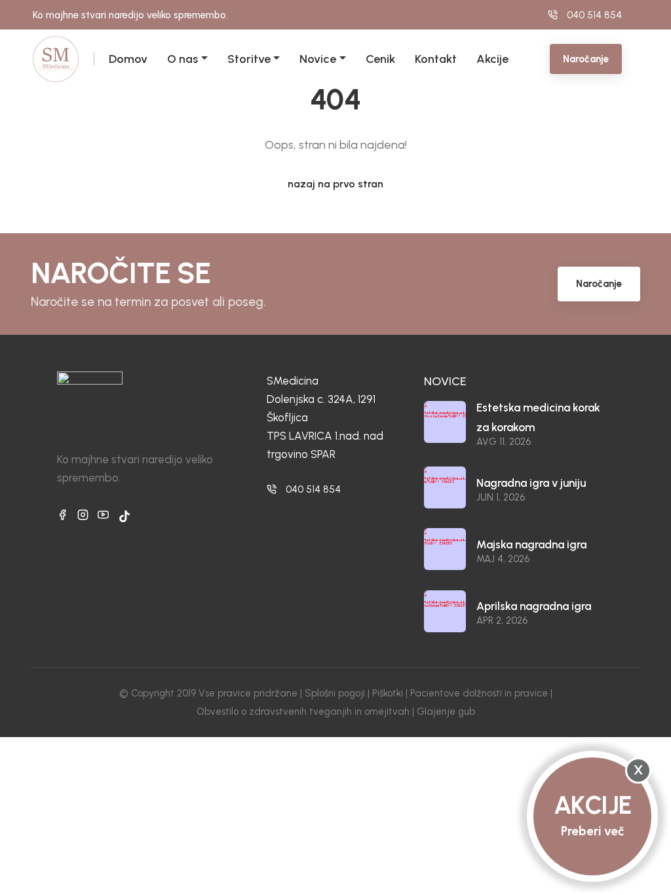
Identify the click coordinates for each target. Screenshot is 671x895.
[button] (203, 59)
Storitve (249, 59)
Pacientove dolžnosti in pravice (479, 693)
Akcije (492, 59)
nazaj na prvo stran (335, 184)
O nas (182, 59)
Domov (128, 59)
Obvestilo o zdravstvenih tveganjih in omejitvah (303, 711)
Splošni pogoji (335, 693)
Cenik (380, 59)
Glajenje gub (446, 711)
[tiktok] (124, 516)
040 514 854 (313, 489)
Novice (317, 59)
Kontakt (436, 59)
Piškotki (387, 693)
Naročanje (586, 59)
